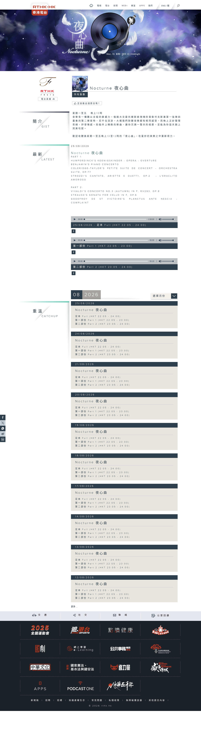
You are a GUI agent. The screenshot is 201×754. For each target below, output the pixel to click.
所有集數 (80, 94)
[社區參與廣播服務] (160, 648)
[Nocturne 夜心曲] (73, 231)
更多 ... (74, 606)
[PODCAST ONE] (80, 686)
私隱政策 (115, 700)
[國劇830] (40, 648)
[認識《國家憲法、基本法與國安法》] (80, 667)
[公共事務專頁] (120, 648)
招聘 (48, 700)
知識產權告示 (78, 700)
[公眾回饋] (153, 615)
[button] (74, 219)
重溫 (132, 7)
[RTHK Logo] (42, 8)
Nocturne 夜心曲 (87, 153)
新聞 (114, 7)
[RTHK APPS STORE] (40, 686)
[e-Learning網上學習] (80, 648)
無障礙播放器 (135, 700)
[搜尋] (178, 5)
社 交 (83, 615)
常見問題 (98, 700)
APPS (141, 7)
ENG (163, 6)
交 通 (42, 615)
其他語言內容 (157, 700)
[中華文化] (40, 667)
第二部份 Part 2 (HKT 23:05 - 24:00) (102, 324)
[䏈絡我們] (114, 615)
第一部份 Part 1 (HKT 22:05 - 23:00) (102, 320)
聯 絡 (123, 615)
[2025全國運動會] (40, 630)
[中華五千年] (120, 686)
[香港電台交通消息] (34, 615)
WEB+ (124, 7)
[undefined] (91, 5)
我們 (149, 7)
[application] (123, 219)
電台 (106, 7)
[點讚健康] (120, 630)
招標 (60, 700)
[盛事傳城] (160, 667)
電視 (98, 7)
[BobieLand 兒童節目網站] (160, 630)
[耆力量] (120, 667)
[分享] (74, 615)
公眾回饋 (163, 615)
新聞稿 (35, 700)
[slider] (168, 219)
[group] (159, 219)
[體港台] (80, 630)
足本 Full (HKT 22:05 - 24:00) (98, 316)
